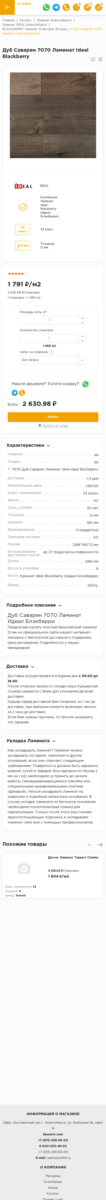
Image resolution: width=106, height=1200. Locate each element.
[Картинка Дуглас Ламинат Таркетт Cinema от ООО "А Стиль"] (25, 868)
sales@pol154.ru (59, 1158)
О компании (53, 1182)
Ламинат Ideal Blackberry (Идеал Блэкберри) (58, 576)
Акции (53, 1188)
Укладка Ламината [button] (28, 741)
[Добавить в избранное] (92, 59)
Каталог (53, 1193)
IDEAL (93, 585)
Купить (53, 417)
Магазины (53, 1176)
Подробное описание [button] (31, 605)
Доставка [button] (17, 667)
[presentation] (90, 844)
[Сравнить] (100, 59)
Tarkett (21, 895)
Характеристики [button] (25, 445)
